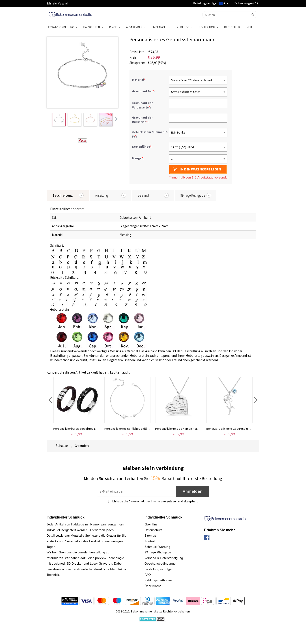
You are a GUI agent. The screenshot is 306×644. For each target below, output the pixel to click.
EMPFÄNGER (160, 27)
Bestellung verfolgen (205, 3)
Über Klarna (153, 586)
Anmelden (192, 491)
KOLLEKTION (207, 27)
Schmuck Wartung (157, 546)
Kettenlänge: (142, 147)
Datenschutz (153, 530)
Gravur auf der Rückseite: (142, 120)
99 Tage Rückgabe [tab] (192, 195)
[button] (50, 400)
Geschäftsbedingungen (160, 563)
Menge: (138, 158)
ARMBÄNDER (135, 27)
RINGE (113, 27)
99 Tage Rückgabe (157, 552)
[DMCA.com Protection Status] (152, 619)
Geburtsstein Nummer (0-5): (150, 134)
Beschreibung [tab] (63, 195)
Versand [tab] (143, 195)
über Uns (150, 524)
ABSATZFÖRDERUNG (61, 27)
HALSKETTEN (92, 27)
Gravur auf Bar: (143, 91)
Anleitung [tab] (101, 195)
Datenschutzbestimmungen (147, 501)
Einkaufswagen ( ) (246, 3)
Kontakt (149, 541)
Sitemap (150, 535)
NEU (249, 27)
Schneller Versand (57, 3)
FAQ (147, 574)
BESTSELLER (232, 27)
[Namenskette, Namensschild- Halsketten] (70, 14)
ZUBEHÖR (184, 27)
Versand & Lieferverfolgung (163, 558)
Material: (139, 80)
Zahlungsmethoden (158, 580)
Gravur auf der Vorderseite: (142, 105)
